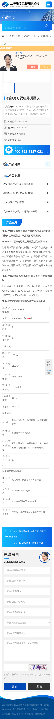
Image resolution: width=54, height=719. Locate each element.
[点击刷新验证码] (38, 667)
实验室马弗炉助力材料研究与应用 (20, 211)
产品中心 (28, 36)
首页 (18, 36)
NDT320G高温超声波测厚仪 (32, 531)
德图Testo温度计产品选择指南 (18, 193)
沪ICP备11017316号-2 (37, 709)
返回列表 (13, 537)
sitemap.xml (40, 714)
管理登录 (28, 714)
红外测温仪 (46, 36)
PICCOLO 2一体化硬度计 (30, 543)
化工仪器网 (17, 714)
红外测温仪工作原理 (13, 202)
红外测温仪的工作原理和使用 (18, 184)
